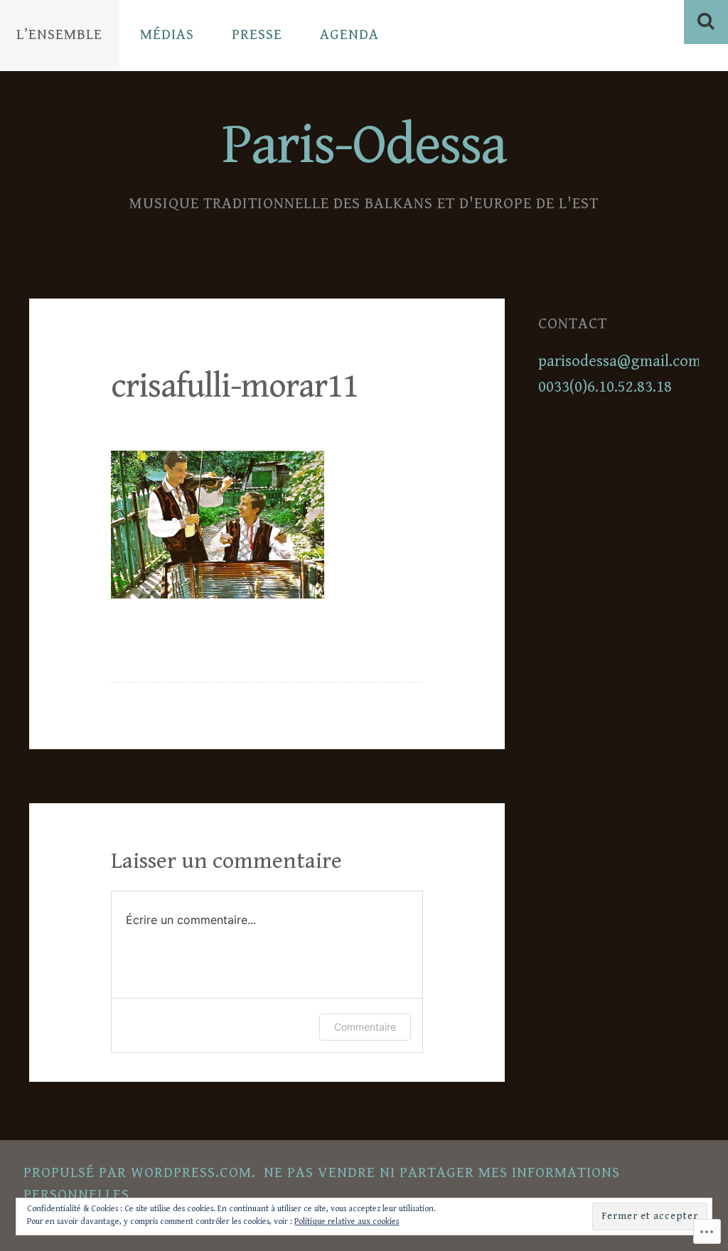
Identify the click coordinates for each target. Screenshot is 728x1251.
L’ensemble (59, 34)
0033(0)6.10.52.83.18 (605, 386)
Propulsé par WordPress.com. (139, 1172)
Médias (167, 34)
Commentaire (365, 1027)
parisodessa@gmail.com (619, 361)
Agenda (349, 34)
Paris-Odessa (364, 145)
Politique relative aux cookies (346, 1221)
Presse (257, 34)
